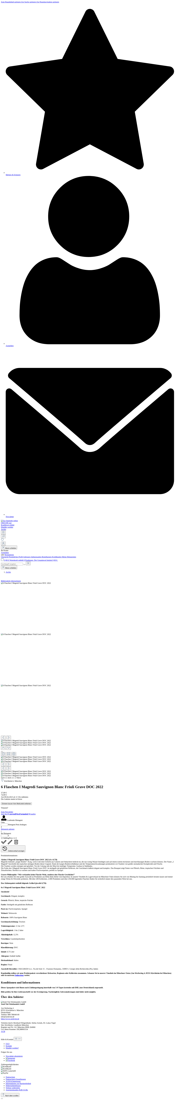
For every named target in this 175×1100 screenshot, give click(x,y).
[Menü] (3, 532)
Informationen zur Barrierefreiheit (18, 1084)
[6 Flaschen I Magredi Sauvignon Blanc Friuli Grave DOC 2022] (26, 583)
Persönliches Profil (16, 557)
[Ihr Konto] (3, 544)
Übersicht (5, 557)
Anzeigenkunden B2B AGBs (17, 1090)
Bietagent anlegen (7, 829)
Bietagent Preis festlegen (17, 825)
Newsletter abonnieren (14, 1056)
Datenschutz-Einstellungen (16, 1079)
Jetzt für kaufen (18, 814)
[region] (87, 679)
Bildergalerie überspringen (11, 581)
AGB (3, 1031)
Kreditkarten (57, 557)
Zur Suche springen (28, 2)
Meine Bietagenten (69, 557)
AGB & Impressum (13, 1081)
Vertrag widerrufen (13, 1088)
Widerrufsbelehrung (13, 1086)
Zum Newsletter (7, 812)
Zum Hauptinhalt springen (11, 2)
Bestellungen (47, 557)
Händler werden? (12, 1048)
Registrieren (9, 555)
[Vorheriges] (3, 738)
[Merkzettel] (2, 540)
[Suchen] (3, 536)
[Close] (2, 751)
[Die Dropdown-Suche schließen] (28, 563)
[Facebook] (10, 1060)
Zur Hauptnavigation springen (47, 2)
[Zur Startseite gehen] (9, 521)
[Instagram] (10, 1058)
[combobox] (12, 564)
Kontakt (9, 1046)
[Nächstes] (8, 738)
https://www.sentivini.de (10, 1019)
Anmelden (5, 553)
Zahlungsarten (36, 557)
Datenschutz (10, 1077)
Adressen (27, 557)
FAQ (8, 1044)
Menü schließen (10, 548)
